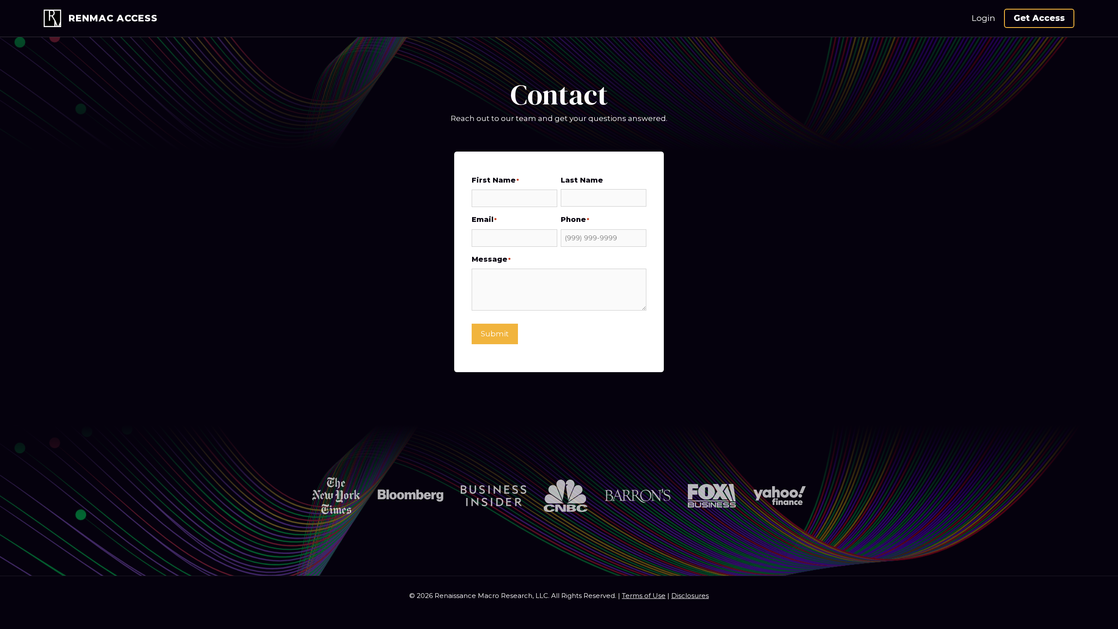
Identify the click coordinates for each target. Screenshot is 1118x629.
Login (983, 18)
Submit (495, 333)
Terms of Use (644, 595)
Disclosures (690, 595)
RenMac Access (113, 18)
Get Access (1039, 18)
